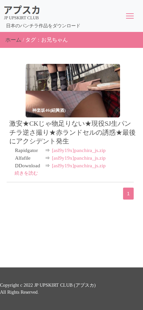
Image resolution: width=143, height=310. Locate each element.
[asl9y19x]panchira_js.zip (79, 150)
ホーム (13, 40)
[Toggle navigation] (130, 16)
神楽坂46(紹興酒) (49, 110)
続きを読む (26, 173)
